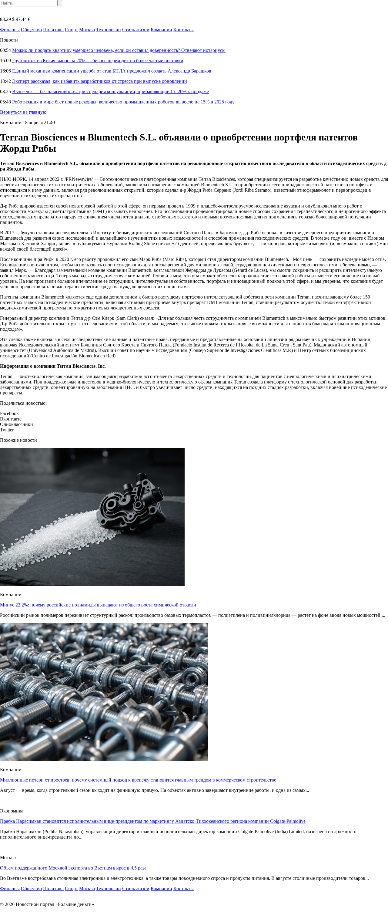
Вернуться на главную (23, 112)
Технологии (108, 29)
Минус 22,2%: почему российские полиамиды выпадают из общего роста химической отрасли (98, 604)
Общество (31, 29)
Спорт (71, 29)
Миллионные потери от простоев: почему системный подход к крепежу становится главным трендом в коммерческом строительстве (138, 779)
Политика (53, 29)
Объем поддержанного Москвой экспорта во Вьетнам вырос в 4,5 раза (73, 867)
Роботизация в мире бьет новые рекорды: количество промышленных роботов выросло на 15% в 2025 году (123, 101)
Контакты (183, 29)
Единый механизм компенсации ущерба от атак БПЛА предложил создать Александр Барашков (111, 70)
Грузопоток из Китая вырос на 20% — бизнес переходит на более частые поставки (97, 60)
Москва (87, 29)
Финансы (10, 29)
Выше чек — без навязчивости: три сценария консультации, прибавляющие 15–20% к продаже (110, 91)
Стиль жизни (135, 29)
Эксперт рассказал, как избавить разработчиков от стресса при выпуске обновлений (99, 81)
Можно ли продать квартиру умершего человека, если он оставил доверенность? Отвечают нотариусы (119, 50)
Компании (161, 29)
